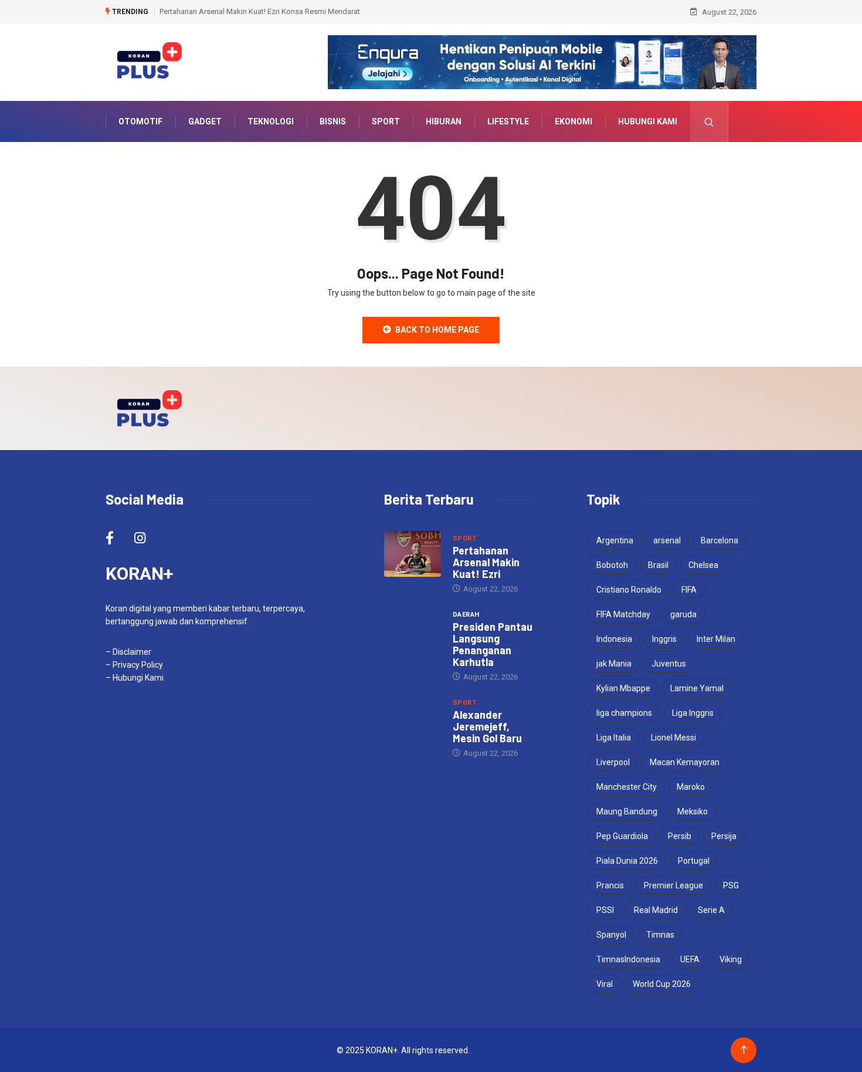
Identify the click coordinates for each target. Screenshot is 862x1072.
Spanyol (611, 934)
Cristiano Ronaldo (628, 589)
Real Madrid (656, 910)
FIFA (689, 589)
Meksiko (692, 811)
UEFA (690, 959)
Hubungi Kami (647, 121)
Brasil (658, 565)
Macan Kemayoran (685, 762)
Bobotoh (612, 565)
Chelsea (703, 565)
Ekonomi (573, 121)
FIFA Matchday (623, 614)
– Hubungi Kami (135, 677)
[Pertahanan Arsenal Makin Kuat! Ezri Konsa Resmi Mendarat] (412, 554)
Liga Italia (613, 737)
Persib (679, 836)
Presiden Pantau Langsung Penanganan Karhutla (492, 644)
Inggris (664, 639)
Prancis (610, 885)
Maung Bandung (626, 811)
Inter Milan (716, 639)
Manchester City (626, 787)
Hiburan (443, 121)
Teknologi (270, 121)
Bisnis (333, 121)
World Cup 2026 (662, 984)
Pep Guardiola (622, 836)
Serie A (711, 910)
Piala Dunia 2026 (627, 860)
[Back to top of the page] (743, 1050)
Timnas (660, 934)
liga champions (624, 713)
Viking (731, 959)
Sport (386, 121)
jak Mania (614, 663)
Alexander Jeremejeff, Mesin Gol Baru (487, 726)
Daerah (466, 614)
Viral (604, 984)
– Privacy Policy (134, 664)
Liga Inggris (693, 713)
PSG (731, 885)
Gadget (205, 121)
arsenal (667, 540)
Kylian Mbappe (623, 688)
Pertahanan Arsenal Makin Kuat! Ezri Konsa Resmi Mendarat (259, 11)
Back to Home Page (437, 329)
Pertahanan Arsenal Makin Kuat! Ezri (486, 562)
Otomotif (140, 121)
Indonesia (614, 639)
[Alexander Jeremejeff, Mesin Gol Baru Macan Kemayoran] (412, 718)
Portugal (694, 860)
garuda (683, 614)
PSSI (605, 910)
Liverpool (613, 762)
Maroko (691, 787)
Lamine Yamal (697, 688)
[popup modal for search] (709, 121)
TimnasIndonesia (628, 959)
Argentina (614, 540)
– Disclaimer (128, 652)
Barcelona (719, 540)
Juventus (668, 663)
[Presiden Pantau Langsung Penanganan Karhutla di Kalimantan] (412, 630)
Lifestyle (508, 121)
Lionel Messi (673, 737)
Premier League (673, 885)
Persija (724, 836)
